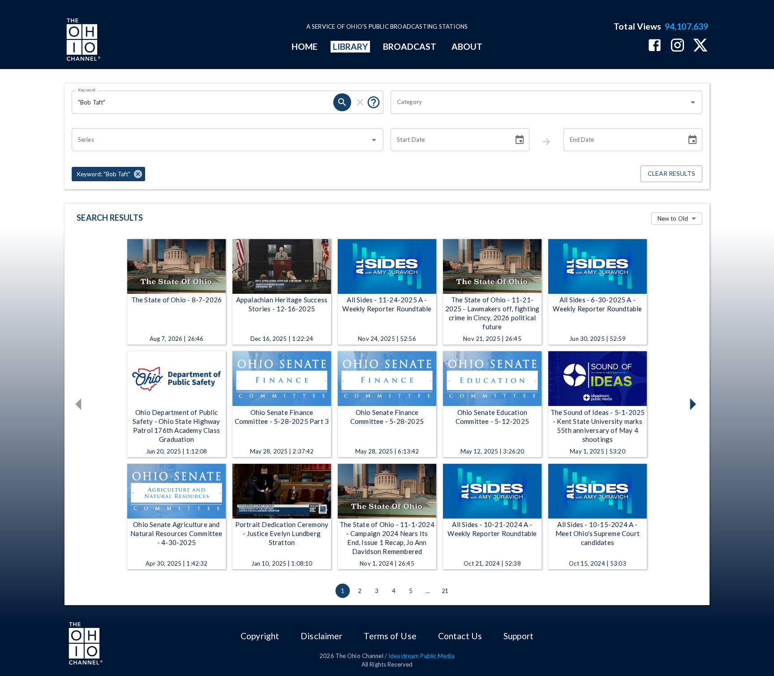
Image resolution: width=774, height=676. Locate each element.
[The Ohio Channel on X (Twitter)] (700, 46)
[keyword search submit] (342, 102)
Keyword (87, 89)
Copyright (260, 636)
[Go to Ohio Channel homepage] (82, 41)
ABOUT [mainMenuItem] (467, 46)
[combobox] (540, 102)
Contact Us (460, 636)
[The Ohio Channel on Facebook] (654, 46)
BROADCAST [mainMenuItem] (410, 46)
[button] (108, 174)
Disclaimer (321, 636)
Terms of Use (390, 636)
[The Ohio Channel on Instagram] (677, 46)
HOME (305, 46)
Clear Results (671, 173)
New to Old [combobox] (673, 218)
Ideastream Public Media (421, 655)
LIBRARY (350, 46)
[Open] (693, 102)
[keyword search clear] (360, 102)
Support (518, 636)
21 (445, 590)
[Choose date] (520, 140)
